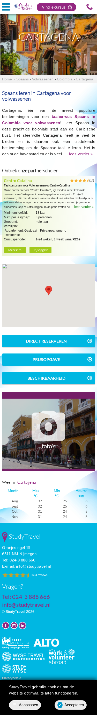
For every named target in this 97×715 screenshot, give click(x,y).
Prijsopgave (40, 250)
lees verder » (81, 154)
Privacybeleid (11, 678)
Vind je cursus (54, 7)
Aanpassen (25, 705)
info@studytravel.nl (33, 566)
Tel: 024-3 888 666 (18, 560)
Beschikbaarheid (46, 378)
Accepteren (71, 705)
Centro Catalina (18, 180)
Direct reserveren (46, 340)
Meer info (14, 250)
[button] (48, 290)
